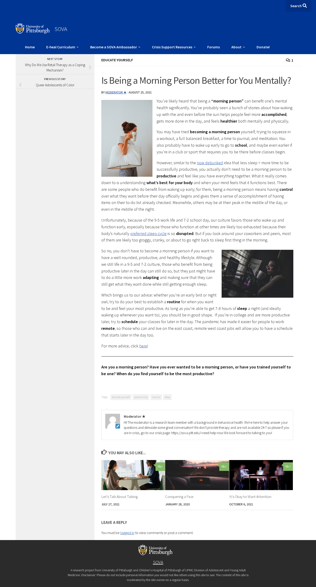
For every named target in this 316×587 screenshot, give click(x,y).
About (236, 47)
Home (30, 47)
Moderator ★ (116, 92)
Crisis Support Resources (172, 47)
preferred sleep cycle (148, 233)
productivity (141, 397)
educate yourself (121, 397)
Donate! (263, 47)
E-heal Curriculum (60, 47)
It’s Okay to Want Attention (250, 496)
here (143, 346)
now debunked (210, 162)
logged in (127, 532)
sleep (167, 397)
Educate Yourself (117, 60)
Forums (213, 47)
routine (156, 397)
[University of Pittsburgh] (33, 32)
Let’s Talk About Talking (119, 496)
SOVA (61, 29)
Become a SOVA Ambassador (113, 47)
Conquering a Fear (179, 496)
